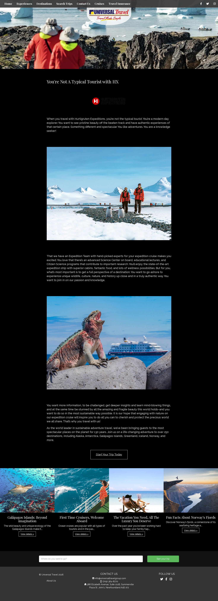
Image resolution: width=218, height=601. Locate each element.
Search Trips (64, 3)
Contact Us (83, 3)
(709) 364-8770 (110, 581)
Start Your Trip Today (109, 454)
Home (8, 3)
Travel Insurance (119, 3)
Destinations (44, 3)
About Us (51, 580)
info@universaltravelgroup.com (110, 578)
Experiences (24, 3)
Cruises (99, 3)
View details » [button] (27, 534)
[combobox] (91, 559)
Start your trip (163, 559)
